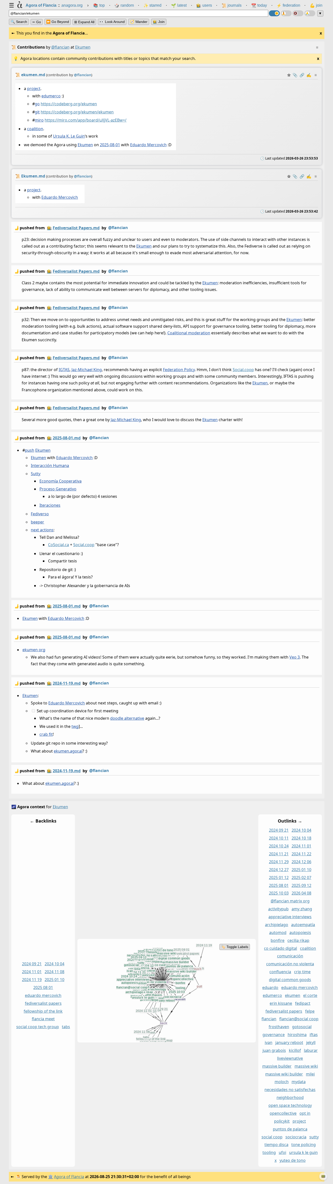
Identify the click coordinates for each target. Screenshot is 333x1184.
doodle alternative (127, 718)
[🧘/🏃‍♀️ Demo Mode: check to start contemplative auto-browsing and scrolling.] (286, 13)
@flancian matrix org (289, 901)
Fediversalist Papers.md (76, 228)
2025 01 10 (54, 980)
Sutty (35, 473)
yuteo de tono (292, 1160)
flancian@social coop (298, 1019)
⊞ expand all (84, 22)
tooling (269, 1152)
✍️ (308, 75)
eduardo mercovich (43, 995)
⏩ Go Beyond (57, 22)
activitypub (278, 909)
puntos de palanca (290, 1129)
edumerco (51, 96)
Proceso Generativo (57, 489)
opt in (304, 1113)
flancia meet (43, 1019)
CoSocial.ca (58, 544)
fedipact (302, 1003)
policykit (282, 1121)
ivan (268, 1042)
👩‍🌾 (49, 228)
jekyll (310, 1042)
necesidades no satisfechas (289, 1090)
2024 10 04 (54, 964)
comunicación (290, 956)
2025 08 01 (43, 987)
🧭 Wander (138, 22)
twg (75, 726)
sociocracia (295, 1137)
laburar (310, 1050)
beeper (37, 522)
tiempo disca (276, 1145)
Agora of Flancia (69, 1176)
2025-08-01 (110, 145)
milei (310, 1074)
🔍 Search (19, 22)
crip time (302, 972)
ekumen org (33, 649)
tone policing (303, 1145)
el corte (310, 995)
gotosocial (301, 1027)
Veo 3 (294, 657)
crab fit (46, 734)
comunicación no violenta (290, 964)
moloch (281, 1082)
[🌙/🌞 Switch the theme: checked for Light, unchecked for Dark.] (274, 13)
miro (39, 120)
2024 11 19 (32, 980)
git (37, 112)
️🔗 (301, 75)
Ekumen (85, 145)
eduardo (270, 987)
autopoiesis (300, 932)
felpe (310, 1011)
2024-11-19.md (67, 683)
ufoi (282, 1152)
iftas (313, 1035)
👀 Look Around (112, 22)
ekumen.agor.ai (68, 751)
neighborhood (289, 1097)
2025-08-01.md (67, 438)
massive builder (276, 1066)
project (33, 88)
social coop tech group (37, 1027)
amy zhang (301, 909)
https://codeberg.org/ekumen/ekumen (77, 112)
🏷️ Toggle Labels (234, 947)
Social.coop (243, 369)
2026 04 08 (301, 893)
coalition (35, 128)
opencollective (283, 1113)
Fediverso (40, 514)
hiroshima (296, 1035)
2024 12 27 (278, 869)
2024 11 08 (54, 972)
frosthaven (278, 1027)
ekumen (292, 995)
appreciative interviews (290, 917)
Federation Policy (179, 369)
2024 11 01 (32, 972)
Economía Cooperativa (60, 481)
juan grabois (274, 1050)
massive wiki (306, 1066)
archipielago (276, 924)
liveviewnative (290, 1058)
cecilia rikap (298, 940)
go (37, 104)
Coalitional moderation (188, 333)
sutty (313, 1137)
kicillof (295, 1050)
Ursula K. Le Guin (69, 136)
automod (277, 932)
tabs (66, 1027)
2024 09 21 (32, 964)
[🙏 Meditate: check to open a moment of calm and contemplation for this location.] (309, 13)
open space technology (290, 1105)
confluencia (280, 972)
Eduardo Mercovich (148, 145)
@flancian (60, 47)
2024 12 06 (301, 861)
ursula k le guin (303, 1152)
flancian (269, 1019)
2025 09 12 (301, 885)
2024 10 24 (278, 846)
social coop (271, 1137)
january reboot (289, 1042)
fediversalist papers (43, 1003)
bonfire (277, 940)
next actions (42, 530)
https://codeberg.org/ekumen (69, 104)
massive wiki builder (284, 1074)
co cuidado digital (280, 948)
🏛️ (50, 1176)
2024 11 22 (301, 854)
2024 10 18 (301, 838)
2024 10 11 (278, 838)
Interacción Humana (50, 465)
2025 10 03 (278, 893)
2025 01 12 (278, 877)
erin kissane (281, 1003)
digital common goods (290, 980)
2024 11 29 (278, 861)
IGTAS (64, 369)
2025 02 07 (301, 877)
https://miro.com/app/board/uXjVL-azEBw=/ (85, 120)
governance (273, 1035)
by (71, 228)
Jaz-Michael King (86, 369)
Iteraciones (49, 505)
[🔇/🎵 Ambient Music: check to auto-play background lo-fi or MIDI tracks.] (298, 13)
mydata (298, 1082)
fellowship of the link (43, 1011)
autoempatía (303, 924)
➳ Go (36, 22)
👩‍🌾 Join (159, 22)
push (29, 450)
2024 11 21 (278, 854)
